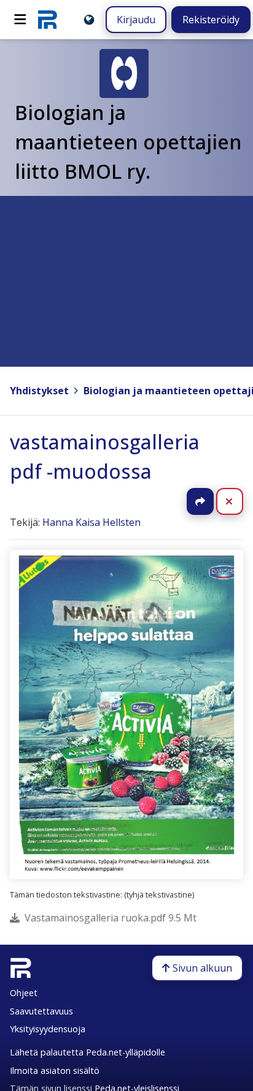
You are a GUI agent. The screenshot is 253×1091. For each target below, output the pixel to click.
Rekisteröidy (210, 19)
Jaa (200, 501)
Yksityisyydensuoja (47, 1029)
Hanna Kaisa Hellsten (91, 522)
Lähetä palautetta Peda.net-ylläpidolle (87, 1052)
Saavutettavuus (41, 1011)
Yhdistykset (39, 390)
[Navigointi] (20, 19)
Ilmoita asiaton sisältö (54, 1070)
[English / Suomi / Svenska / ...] (89, 19)
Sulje (239, 501)
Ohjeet (23, 993)
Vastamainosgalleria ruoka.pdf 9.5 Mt (111, 917)
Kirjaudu (136, 19)
